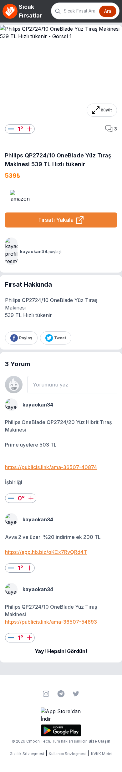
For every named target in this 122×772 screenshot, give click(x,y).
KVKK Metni (101, 753)
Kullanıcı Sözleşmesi (67, 753)
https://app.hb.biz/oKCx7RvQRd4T (46, 552)
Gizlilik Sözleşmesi (27, 753)
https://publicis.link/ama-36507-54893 (51, 622)
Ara (107, 11)
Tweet (60, 337)
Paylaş (25, 337)
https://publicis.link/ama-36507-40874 (51, 467)
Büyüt (106, 110)
